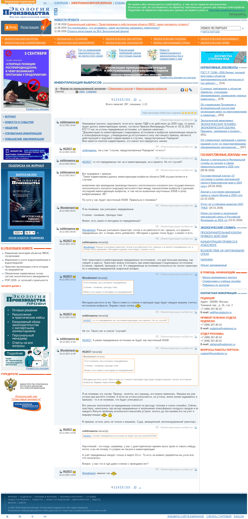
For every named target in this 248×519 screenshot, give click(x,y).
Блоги (22, 503)
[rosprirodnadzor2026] (26, 78)
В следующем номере (17, 248)
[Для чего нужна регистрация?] (43, 27)
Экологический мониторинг (76, 42)
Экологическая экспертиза (123, 39)
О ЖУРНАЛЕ (61, 3)
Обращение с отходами (72, 39)
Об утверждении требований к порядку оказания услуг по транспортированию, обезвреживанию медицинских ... (224, 143)
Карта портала (211, 32)
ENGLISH (239, 516)
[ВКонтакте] (56, 9)
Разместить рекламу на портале (178, 77)
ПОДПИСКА (26, 497)
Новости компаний (58, 499)
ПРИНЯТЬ (237, 14)
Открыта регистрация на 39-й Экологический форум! (98, 31)
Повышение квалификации (24, 139)
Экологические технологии (124, 42)
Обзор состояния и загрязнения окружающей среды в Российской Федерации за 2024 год (220, 217)
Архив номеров (19, 238)
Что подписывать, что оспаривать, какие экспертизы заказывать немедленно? (113, 27)
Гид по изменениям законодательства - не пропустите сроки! (90, 53)
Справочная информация (23, 133)
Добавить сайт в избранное (185, 516)
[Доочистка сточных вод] (223, 57)
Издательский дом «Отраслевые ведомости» (43, 507)
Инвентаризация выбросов (151, 88)
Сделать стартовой (219, 516)
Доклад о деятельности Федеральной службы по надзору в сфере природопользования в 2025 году (223, 163)
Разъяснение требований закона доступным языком (130, 53)
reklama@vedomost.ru (222, 344)
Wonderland (67, 207)
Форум (12, 503)
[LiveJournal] (191, 89)
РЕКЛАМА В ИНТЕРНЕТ (72, 497)
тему (81, 91)
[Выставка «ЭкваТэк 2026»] (26, 153)
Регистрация (30, 27)
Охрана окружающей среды (171, 42)
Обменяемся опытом (120, 88)
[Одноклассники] (186, 89)
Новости (37, 499)
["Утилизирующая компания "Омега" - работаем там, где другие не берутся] (126, 70)
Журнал (10, 116)
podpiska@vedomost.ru (223, 328)
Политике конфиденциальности (227, 10)
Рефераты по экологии (215, 285)
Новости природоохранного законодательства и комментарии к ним (171, 54)
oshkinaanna (67, 122)
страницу (91, 91)
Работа (96, 499)
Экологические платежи (169, 39)
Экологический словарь (218, 227)
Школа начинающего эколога (219, 277)
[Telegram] (55, 13)
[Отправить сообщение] (77, 122)
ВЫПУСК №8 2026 (26, 174)
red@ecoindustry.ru (221, 312)
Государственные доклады (220, 154)
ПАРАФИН (207, 259)
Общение (11, 127)
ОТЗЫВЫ (120, 3)
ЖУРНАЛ (12, 497)
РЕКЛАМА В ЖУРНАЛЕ (45, 497)
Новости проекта (66, 19)
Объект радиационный (214, 265)
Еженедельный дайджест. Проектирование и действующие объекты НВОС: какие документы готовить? (128, 24)
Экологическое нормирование (25, 42)
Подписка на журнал (26, 165)
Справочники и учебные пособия (221, 281)
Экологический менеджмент (219, 39)
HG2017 (67, 148)
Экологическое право (215, 42)
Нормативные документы (219, 67)
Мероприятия (80, 499)
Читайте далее (10, 286)
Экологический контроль (21, 39)
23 (135, 99)
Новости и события (19, 122)
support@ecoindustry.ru (214, 353)
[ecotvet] (26, 329)
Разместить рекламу (37, 109)
